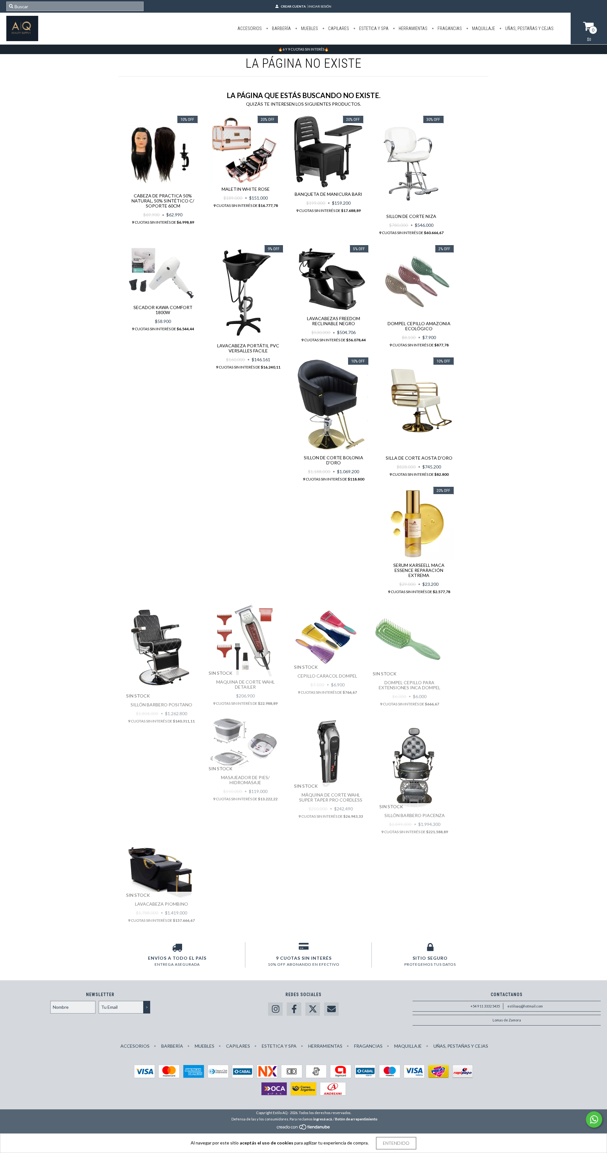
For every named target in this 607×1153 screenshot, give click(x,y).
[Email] (331, 1009)
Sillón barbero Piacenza (414, 815)
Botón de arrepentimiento (356, 1119)
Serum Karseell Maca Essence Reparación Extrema (419, 570)
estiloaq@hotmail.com (525, 1006)
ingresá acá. (323, 1119)
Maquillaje (483, 28)
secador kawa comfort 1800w (163, 310)
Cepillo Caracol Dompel (327, 676)
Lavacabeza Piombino (161, 904)
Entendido (396, 1143)
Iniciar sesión (319, 6)
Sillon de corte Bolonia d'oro (333, 460)
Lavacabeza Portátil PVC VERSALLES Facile (248, 348)
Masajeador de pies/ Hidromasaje (245, 780)
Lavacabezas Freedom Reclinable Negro (333, 321)
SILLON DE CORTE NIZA (411, 216)
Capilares (338, 28)
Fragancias (449, 28)
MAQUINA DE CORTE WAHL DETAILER (245, 684)
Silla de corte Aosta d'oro (419, 458)
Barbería (281, 28)
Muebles (309, 28)
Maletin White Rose (246, 189)
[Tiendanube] (303, 1128)
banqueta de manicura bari (328, 194)
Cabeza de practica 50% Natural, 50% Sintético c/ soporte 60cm (163, 200)
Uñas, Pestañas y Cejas (529, 28)
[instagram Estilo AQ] (275, 1009)
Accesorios (249, 28)
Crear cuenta (293, 6)
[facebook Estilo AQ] (294, 1009)
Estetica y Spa (373, 28)
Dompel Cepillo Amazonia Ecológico (419, 326)
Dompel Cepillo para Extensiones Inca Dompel (409, 685)
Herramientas (412, 28)
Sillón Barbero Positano (161, 704)
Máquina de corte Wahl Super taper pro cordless (330, 797)
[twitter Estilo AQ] (312, 1009)
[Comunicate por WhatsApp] (594, 1119)
